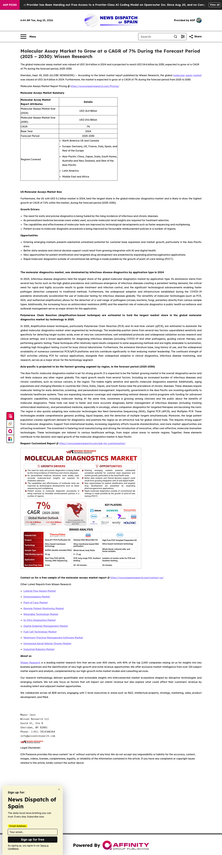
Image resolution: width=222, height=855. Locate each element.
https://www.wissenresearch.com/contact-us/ (137, 577)
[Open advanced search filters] (182, 36)
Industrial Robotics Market (39, 649)
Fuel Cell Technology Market (40, 631)
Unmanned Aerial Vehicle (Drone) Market (47, 643)
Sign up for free (32, 839)
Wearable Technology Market (40, 614)
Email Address (17, 825)
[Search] (175, 36)
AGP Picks (10, 4)
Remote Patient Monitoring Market (43, 608)
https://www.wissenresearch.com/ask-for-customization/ (92, 443)
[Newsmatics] (10, 439)
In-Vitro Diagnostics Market (39, 620)
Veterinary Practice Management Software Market (53, 637)
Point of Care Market (35, 602)
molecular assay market (187, 75)
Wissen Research (30, 662)
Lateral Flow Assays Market (39, 590)
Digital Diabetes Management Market (45, 625)
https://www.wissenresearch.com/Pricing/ (95, 86)
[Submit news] (10, 416)
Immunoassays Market (36, 596)
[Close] (59, 789)
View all (214, 4)
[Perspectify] (10, 423)
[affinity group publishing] (10, 431)
